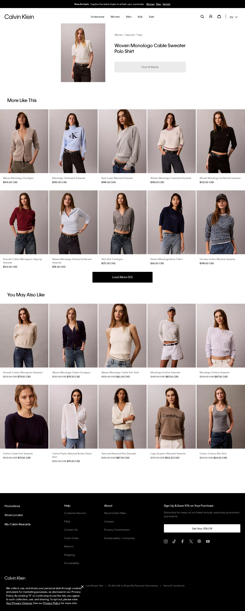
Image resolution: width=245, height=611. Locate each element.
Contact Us (71, 529)
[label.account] (211, 16)
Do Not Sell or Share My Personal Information (133, 585)
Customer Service (75, 513)
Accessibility (71, 563)
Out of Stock (149, 67)
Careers (109, 521)
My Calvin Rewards (18, 524)
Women (149, 4)
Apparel (130, 34)
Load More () (122, 277)
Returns (68, 546)
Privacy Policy (51, 603)
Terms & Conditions (174, 585)
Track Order (71, 538)
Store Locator (14, 515)
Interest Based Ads (92, 585)
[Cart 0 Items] (219, 16)
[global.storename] (19, 16)
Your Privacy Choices (19, 603)
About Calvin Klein (115, 513)
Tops (140, 34)
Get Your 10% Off (202, 528)
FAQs (67, 521)
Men (157, 4)
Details (165, 4)
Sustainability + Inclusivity (119, 538)
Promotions (12, 506)
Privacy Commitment (117, 529)
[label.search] (202, 16)
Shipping (69, 554)
